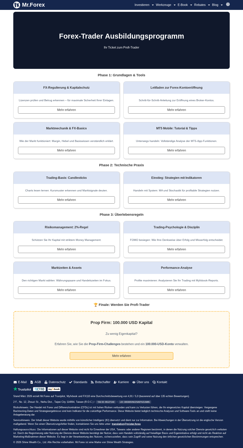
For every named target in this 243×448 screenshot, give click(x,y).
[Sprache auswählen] (228, 4)
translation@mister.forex (126, 424)
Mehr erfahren (66, 109)
